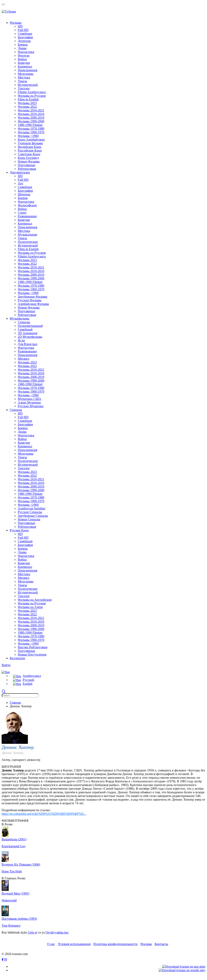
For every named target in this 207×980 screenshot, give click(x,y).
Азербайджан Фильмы (33, 304)
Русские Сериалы (30, 512)
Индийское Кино (29, 147)
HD (20, 26)
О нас (51, 944)
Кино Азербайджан (31, 139)
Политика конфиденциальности (115, 944)
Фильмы (15, 22)
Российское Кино (30, 150)
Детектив (24, 41)
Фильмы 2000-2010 (31, 117)
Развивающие (27, 216)
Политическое (27, 588)
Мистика (24, 77)
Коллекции (17, 658)
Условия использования (74, 944)
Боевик (23, 44)
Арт (20, 183)
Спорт (22, 212)
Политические (28, 241)
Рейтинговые (27, 168)
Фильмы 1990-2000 (31, 121)
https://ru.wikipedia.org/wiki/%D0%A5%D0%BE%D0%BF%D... (44, 813)
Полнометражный (30, 325)
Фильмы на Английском (35, 599)
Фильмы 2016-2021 (31, 110)
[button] (6, 672)
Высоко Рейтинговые (33, 647)
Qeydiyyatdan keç (57, 932)
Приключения (27, 70)
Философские (27, 205)
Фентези (24, 55)
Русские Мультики (30, 406)
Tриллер (24, 88)
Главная (15, 702)
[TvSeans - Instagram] (5, 959)
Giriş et (32, 932)
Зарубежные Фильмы (32, 296)
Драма (22, 48)
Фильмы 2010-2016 (31, 114)
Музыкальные (27, 234)
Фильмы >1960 (28, 136)
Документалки (20, 172)
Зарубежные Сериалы (33, 515)
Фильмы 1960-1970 (31, 132)
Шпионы (24, 194)
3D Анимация (27, 333)
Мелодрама (25, 73)
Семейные (25, 33)
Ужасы (22, 81)
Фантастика (26, 52)
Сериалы (24, 322)
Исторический (28, 84)
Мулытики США (29, 399)
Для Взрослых (27, 344)
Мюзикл (23, 358)
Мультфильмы (19, 318)
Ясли (21, 340)
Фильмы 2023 (27, 103)
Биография (25, 37)
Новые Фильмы (29, 161)
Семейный (25, 329)
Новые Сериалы (29, 519)
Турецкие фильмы (30, 143)
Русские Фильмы (29, 300)
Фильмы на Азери (30, 607)
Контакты (161, 944)
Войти (6, 665)
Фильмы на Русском (32, 95)
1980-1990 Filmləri (30, 125)
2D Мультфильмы (30, 336)
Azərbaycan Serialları (31, 508)
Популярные (26, 165)
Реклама (146, 944)
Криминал (25, 66)
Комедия (24, 63)
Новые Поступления (32, 654)
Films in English (28, 99)
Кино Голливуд (28, 157)
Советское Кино (29, 154)
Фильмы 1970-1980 (31, 128)
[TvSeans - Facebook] (3, 959)
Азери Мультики (29, 402)
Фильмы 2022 (27, 106)
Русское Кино (19, 530)
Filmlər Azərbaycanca (32, 92)
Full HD (23, 30)
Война (22, 59)
